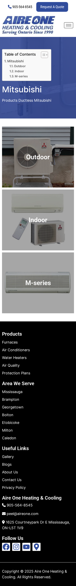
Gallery (8, 457)
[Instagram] (16, 547)
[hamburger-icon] (68, 25)
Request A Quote (52, 7)
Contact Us (11, 480)
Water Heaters (14, 357)
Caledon (9, 438)
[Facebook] (6, 547)
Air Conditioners (16, 350)
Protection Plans (16, 373)
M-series (21, 76)
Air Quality (11, 365)
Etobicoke (10, 422)
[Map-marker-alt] (36, 547)
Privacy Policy (14, 487)
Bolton (7, 415)
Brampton (10, 399)
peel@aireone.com (23, 514)
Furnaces (10, 342)
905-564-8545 (22, 7)
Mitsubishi (15, 61)
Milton (7, 430)
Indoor (19, 71)
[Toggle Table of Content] (42, 54)
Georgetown (13, 407)
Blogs (7, 464)
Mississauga (12, 392)
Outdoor (20, 66)
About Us (10, 472)
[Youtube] (26, 547)
